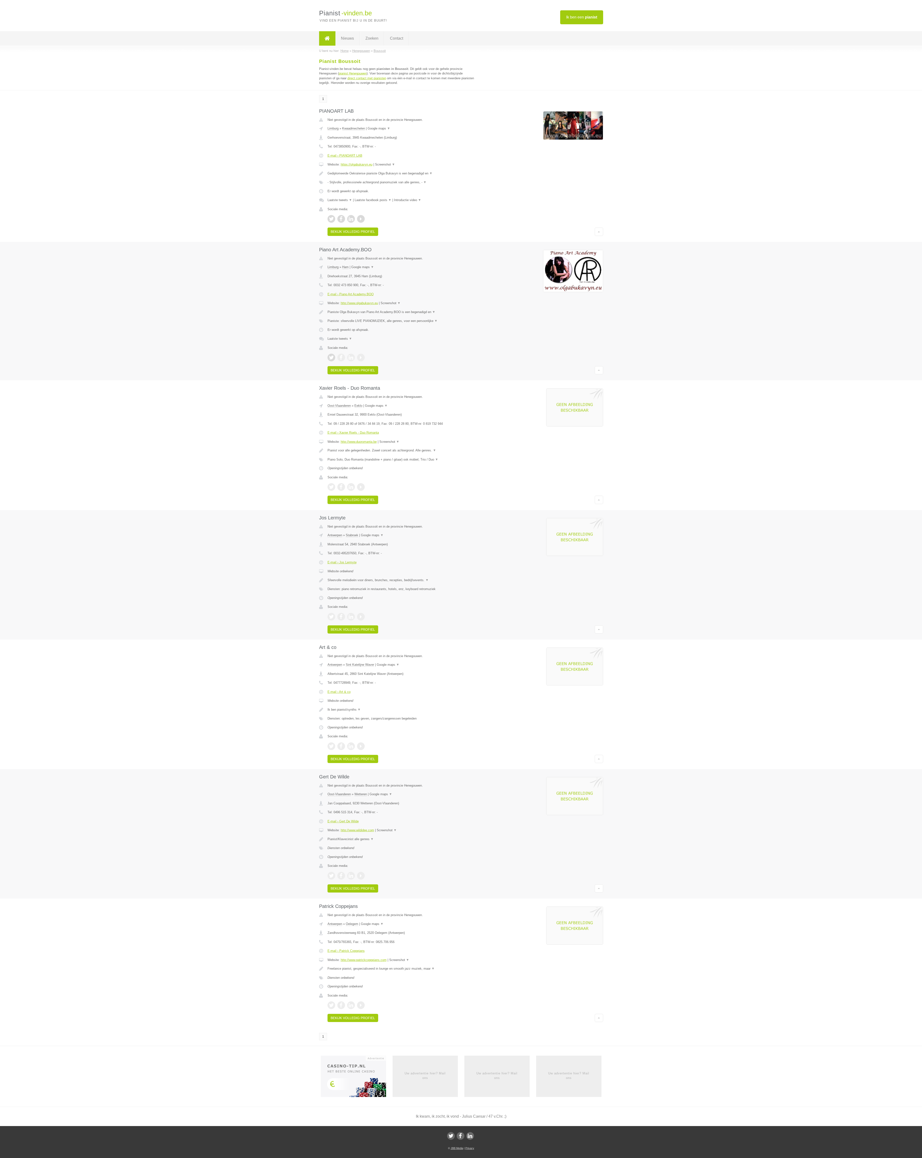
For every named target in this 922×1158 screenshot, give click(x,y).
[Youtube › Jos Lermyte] (361, 617)
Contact (396, 38)
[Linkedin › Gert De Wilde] (351, 876)
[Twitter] (451, 1136)
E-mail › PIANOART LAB (345, 155)
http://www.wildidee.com (357, 830)
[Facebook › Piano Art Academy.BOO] (341, 357)
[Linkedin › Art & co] (351, 746)
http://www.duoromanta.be (359, 441)
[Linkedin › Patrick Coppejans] (351, 1005)
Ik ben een (581, 17)
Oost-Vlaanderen (339, 405)
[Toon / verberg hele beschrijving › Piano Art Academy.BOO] (401, 312)
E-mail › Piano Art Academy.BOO (351, 294)
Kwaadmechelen (353, 128)
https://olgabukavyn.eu (356, 164)
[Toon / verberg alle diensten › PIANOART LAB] (401, 182)
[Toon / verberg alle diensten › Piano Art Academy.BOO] (401, 321)
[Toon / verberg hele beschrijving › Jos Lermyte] (401, 580)
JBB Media (457, 1148)
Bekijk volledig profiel (353, 232)
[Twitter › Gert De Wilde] (331, 876)
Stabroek (352, 535)
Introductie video (407, 200)
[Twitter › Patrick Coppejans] (331, 1005)
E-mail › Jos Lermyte (342, 562)
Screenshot (385, 164)
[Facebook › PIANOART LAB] (341, 219)
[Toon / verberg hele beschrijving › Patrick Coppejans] (401, 968)
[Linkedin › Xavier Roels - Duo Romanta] (351, 487)
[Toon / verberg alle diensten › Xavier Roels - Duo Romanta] (401, 459)
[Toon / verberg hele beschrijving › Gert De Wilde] (401, 839)
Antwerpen (335, 535)
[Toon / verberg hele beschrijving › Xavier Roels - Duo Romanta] (401, 450)
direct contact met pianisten (366, 78)
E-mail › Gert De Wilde (343, 821)
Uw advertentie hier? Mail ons (425, 1075)
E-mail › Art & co (339, 692)
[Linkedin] (470, 1136)
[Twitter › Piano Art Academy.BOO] (331, 357)
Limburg (333, 128)
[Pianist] (327, 38)
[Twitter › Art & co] (331, 746)
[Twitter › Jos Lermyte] (331, 617)
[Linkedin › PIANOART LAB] (351, 219)
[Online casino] (357, 1078)
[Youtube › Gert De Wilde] (361, 876)
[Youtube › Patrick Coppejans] (361, 1005)
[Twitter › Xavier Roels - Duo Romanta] (331, 487)
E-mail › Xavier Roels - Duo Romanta (353, 432)
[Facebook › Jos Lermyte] (341, 617)
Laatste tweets (340, 200)
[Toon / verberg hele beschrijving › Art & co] (401, 709)
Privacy (469, 1148)
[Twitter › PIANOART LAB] (331, 219)
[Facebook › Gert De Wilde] (341, 876)
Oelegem (352, 924)
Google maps (379, 128)
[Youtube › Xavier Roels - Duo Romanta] (361, 487)
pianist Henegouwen (353, 73)
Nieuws (347, 38)
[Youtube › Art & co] (361, 746)
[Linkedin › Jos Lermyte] (351, 617)
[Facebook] (460, 1136)
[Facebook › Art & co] (341, 746)
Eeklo (358, 405)
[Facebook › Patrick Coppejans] (341, 1005)
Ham (345, 267)
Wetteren (360, 794)
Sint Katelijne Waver (360, 664)
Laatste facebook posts (373, 200)
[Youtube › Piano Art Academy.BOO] (361, 357)
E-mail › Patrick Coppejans (346, 951)
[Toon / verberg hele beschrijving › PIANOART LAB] (401, 173)
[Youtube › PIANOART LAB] (361, 219)
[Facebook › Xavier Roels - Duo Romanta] (341, 487)
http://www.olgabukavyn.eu (359, 303)
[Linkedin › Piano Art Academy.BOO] (351, 357)
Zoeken (371, 38)
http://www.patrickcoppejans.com (364, 960)
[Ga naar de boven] (599, 232)
